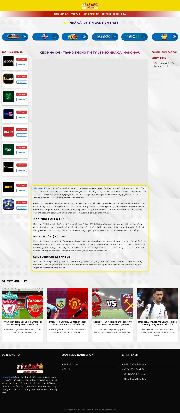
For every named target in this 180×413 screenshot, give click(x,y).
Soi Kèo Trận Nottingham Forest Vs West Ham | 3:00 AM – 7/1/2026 (112, 323)
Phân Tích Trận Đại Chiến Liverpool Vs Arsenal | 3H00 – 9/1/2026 (22, 323)
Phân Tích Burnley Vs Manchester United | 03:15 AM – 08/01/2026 (67, 323)
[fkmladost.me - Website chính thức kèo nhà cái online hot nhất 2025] (90, 5)
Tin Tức (75, 14)
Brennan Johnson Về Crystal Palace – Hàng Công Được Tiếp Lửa (157, 323)
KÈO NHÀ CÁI (61, 14)
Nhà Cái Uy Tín (91, 14)
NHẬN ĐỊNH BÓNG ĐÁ (114, 14)
